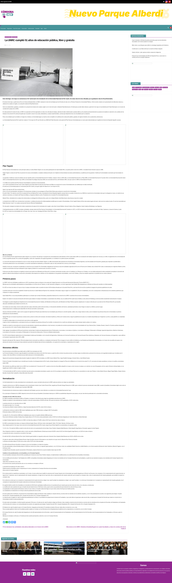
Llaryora (157, 87)
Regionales (9, 28)
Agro (42, 28)
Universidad (24, 28)
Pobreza (146, 89)
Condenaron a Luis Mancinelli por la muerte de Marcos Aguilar (147, 48)
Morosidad (165, 87)
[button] (168, 27)
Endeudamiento (146, 87)
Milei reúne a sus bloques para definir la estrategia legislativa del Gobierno (150, 45)
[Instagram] (28, 574)
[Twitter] (24, 574)
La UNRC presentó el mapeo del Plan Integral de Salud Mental (21, 550)
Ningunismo (135, 89)
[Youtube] (32, 574)
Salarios (151, 89)
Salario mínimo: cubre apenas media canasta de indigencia (146, 52)
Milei (161, 87)
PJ (142, 89)
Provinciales (3, 28)
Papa (140, 89)
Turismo (155, 89)
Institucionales (31, 28)
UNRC (159, 89)
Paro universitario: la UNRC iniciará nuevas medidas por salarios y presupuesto (63, 550)
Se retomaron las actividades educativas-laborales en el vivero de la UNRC (26, 527)
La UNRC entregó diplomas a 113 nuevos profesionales (102, 550)
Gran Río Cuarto (16, 28)
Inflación (152, 87)
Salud (45, 28)
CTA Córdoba (138, 87)
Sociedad (37, 28)
